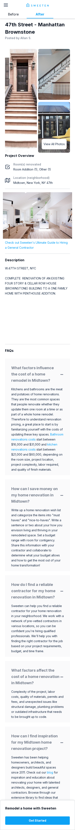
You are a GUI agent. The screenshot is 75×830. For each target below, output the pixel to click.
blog (50, 772)
